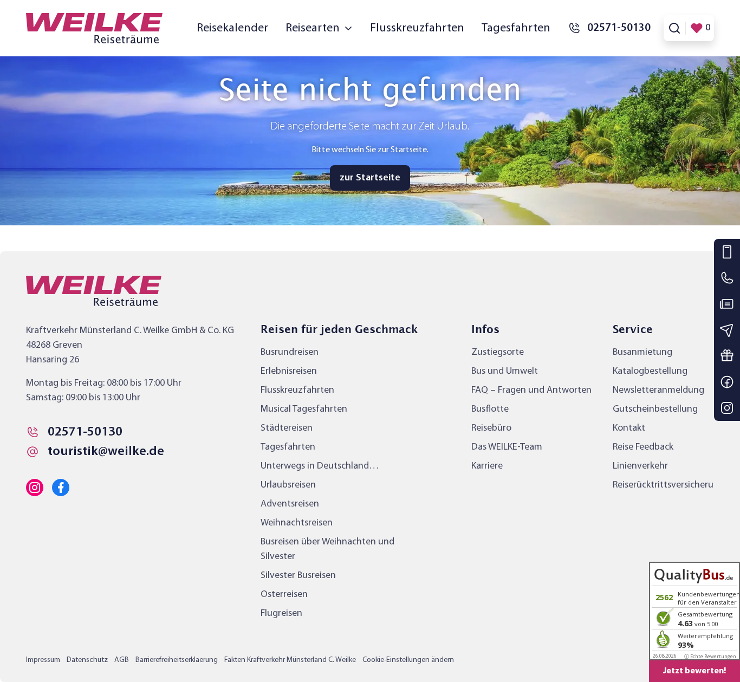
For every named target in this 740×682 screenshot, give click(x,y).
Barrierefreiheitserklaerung (176, 660)
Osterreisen (284, 594)
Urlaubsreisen (288, 485)
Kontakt (629, 428)
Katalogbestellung (650, 371)
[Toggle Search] (674, 28)
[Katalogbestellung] (727, 304)
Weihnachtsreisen (297, 523)
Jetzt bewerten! (694, 671)
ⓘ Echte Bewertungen (710, 656)
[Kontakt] (727, 252)
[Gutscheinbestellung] (727, 356)
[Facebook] (727, 382)
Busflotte (490, 409)
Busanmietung (642, 352)
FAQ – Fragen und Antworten (531, 390)
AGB (121, 660)
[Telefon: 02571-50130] (727, 278)
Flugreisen (281, 613)
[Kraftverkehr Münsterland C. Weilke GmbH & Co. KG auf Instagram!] (34, 487)
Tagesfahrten (516, 28)
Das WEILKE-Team (506, 447)
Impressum (43, 660)
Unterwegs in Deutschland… (320, 466)
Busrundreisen (290, 352)
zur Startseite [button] (370, 178)
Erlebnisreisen (289, 371)
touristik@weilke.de (106, 451)
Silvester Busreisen (298, 575)
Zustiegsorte (497, 352)
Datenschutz (87, 660)
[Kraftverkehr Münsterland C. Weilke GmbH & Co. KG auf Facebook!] (60, 487)
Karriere (487, 466)
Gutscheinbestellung (655, 409)
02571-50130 (85, 432)
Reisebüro (491, 428)
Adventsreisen (290, 504)
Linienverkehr (640, 466)
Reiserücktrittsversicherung (668, 485)
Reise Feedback (643, 447)
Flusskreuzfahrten (417, 28)
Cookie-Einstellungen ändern (408, 660)
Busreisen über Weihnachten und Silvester (327, 549)
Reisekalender (232, 28)
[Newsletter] (727, 330)
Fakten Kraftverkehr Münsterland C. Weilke (290, 660)
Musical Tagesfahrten (304, 409)
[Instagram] (727, 408)
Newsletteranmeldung (658, 390)
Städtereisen (287, 428)
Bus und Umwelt (504, 371)
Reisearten (312, 28)
